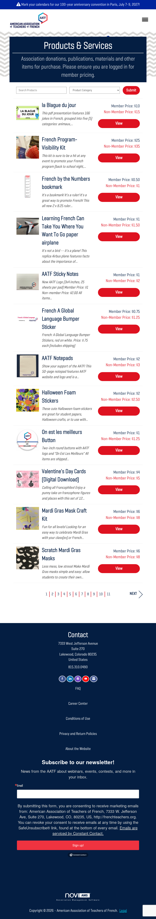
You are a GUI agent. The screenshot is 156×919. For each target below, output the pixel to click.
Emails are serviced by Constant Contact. (95, 830)
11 (108, 594)
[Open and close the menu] (102, 20)
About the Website (78, 748)
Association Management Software (78, 900)
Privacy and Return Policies (78, 733)
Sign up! (78, 845)
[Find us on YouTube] (85, 679)
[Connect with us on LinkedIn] (70, 679)
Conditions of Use (78, 718)
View (119, 123)
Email (20, 785)
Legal (123, 910)
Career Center (78, 703)
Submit (131, 90)
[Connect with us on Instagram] (77, 679)
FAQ (78, 688)
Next (133, 593)
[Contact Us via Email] (93, 679)
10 (101, 594)
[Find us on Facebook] (62, 679)
